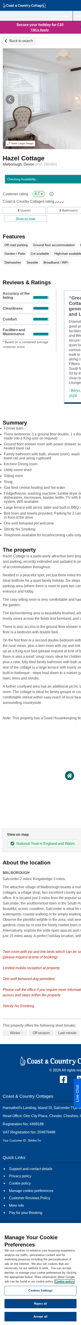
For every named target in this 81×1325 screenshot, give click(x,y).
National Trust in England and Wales (45, 843)
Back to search (21, 41)
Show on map (25, 218)
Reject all (40, 1303)
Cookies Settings (40, 1290)
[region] (40, 1274)
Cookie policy (64, 1281)
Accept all (40, 1316)
